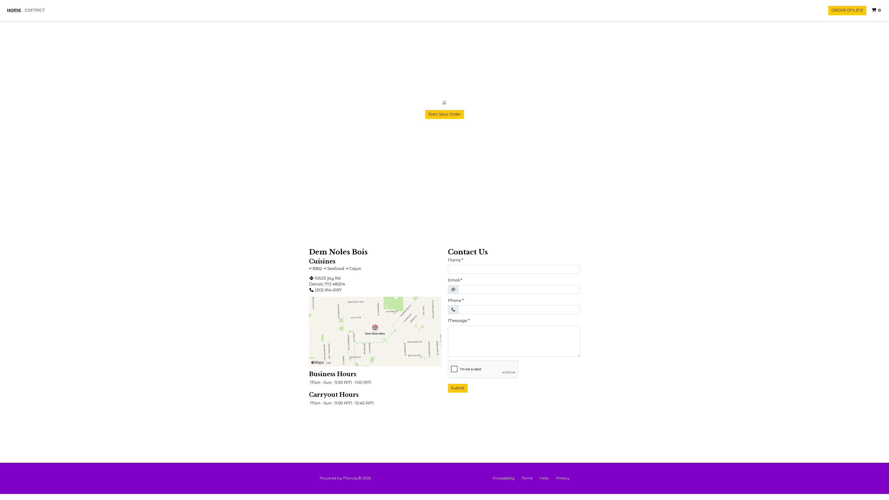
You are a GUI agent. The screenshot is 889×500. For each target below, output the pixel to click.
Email (454, 280)
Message (457, 320)
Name (454, 260)
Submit (458, 388)
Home (14, 10)
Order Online (847, 10)
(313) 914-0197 (328, 290)
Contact (35, 10)
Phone (454, 300)
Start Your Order (444, 114)
